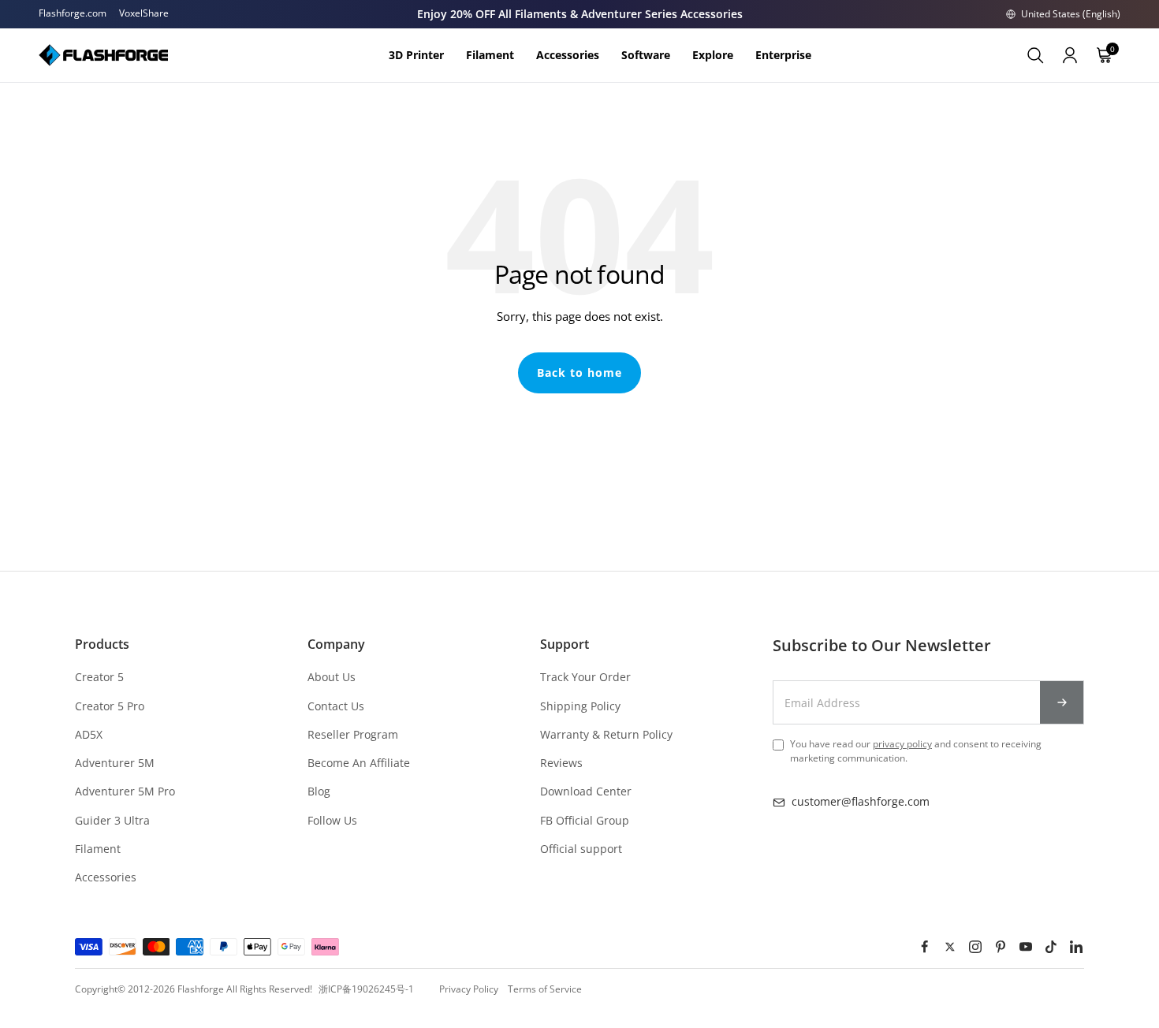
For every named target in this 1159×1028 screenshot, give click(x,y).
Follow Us (332, 820)
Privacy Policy (468, 989)
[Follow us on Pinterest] (1000, 947)
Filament (98, 848)
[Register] (1062, 702)
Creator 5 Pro (109, 705)
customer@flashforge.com (861, 801)
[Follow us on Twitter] (950, 947)
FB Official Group (584, 820)
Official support (581, 848)
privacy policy (902, 744)
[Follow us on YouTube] (1026, 947)
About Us (331, 676)
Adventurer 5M (115, 762)
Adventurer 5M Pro (125, 791)
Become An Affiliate (358, 762)
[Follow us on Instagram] (975, 947)
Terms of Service (545, 989)
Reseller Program (352, 734)
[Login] (1070, 55)
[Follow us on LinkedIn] (1076, 947)
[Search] (1035, 55)
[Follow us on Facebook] (925, 947)
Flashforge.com (72, 13)
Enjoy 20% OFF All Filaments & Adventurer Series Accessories (580, 13)
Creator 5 (99, 676)
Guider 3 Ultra (112, 820)
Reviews (561, 762)
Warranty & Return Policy (606, 734)
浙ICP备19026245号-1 (366, 989)
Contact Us (335, 705)
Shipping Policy (580, 705)
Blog (318, 791)
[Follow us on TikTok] (1051, 947)
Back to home (579, 372)
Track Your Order (585, 676)
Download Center (586, 791)
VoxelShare (144, 13)
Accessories (105, 877)
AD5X (88, 734)
